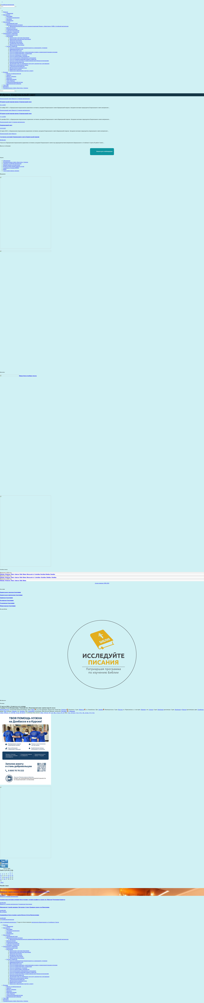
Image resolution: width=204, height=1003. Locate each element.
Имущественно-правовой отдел (18, 68)
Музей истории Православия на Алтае (13, 166)
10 (1, 875)
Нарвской (72, 711)
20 (6, 877)
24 (1, 879)
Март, (12, 574)
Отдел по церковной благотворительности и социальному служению (28, 47)
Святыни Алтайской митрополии (12, 163)
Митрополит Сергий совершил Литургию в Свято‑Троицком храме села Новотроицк (24, 907)
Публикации (9, 20)
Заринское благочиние (16, 40)
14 (8, 875)
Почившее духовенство (12, 32)
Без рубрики (3, 912)
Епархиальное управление (10, 33)
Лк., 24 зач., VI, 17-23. (89, 712)
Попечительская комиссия (17, 62)
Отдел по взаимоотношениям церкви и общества (23, 59)
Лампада (8, 75)
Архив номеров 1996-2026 (102, 583)
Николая (184, 709)
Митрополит (6, 14)
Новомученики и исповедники (11, 165)
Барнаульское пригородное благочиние (20, 39)
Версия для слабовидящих (104, 151)
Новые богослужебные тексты (28, 375)
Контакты (6, 86)
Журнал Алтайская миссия (13, 73)
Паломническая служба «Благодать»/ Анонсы (15, 88)
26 (4, 879)
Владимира (161, 709)
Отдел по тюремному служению (18, 55)
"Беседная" (64, 711)
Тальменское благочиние (16, 43)
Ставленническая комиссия (17, 66)
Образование (6, 160)
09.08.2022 (3, 140)
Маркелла (81, 709)
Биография (9, 16)
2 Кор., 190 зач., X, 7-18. (6, 712)
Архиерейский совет (12, 23)
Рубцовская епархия (11, 29)
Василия (120, 709)
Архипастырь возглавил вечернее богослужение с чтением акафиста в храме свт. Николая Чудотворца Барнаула (32, 899)
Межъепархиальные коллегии (14, 25)
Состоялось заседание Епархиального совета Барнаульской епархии (19, 137)
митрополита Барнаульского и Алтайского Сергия (45, 922)
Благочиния (9, 36)
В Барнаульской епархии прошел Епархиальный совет (16, 101)
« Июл (2, 882)
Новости (5, 12)
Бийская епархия (11, 27)
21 (8, 877)
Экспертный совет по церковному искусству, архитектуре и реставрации (29, 63)
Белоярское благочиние (16, 42)
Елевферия (200, 709)
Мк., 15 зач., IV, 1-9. (59, 712)
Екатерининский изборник (13, 83)
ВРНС (5, 169)
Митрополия (6, 22)
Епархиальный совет (12, 35)
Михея (33, 709)
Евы (5, 711)
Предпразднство (4, 709)
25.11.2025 (3, 105)
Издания (5, 72)
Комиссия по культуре (16, 69)
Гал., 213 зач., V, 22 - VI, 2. (75, 712)
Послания (9, 19)
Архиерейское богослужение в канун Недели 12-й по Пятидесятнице (19, 915)
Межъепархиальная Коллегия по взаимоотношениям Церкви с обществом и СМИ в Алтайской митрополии (39, 26)
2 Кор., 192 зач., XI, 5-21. (46, 712)
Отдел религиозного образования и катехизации (23, 57)
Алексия (151, 709)
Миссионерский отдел (16, 50)
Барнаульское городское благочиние (19, 37)
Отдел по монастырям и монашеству (19, 56)
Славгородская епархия (12, 30)
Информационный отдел (16, 49)
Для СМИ (6, 85)
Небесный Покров (11, 79)
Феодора (22, 711)
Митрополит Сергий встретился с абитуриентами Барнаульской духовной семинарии (24, 892)
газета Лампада (10, 80)
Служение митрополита (12, 17)
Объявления (9, 13)
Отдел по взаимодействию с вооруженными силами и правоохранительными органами (33, 52)
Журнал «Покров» (11, 76)
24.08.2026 (3, 910)
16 (12, 875)
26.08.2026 (3, 895)
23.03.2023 (3, 128)
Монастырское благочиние (17, 45)
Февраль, (8, 574)
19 (4, 877)
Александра (31, 711)
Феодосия (64, 709)
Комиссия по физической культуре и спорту (21, 70)
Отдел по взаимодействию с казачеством (21, 53)
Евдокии (14, 711)
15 (10, 875)
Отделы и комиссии (11, 46)
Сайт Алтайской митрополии (8, 922)
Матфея (143, 709)
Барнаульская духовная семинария (9, 888)
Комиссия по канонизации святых (19, 65)
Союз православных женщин (11, 170)
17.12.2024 (3, 116)
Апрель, (17, 574)
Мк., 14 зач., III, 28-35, (19, 712)
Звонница (9, 78)
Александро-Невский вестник (14, 82)
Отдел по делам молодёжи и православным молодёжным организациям (29, 60)
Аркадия (100, 709)
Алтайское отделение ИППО (11, 168)
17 (1, 877)
